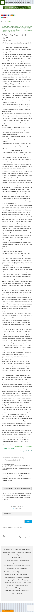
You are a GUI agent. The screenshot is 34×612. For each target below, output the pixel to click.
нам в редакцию (21, 540)
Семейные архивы (26, 478)
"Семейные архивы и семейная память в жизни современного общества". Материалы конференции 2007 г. (16, 476)
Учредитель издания (11, 560)
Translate (12, 21)
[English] (4, 15)
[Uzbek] (7, 17)
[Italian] (14, 15)
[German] (12, 15)
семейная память (7, 480)
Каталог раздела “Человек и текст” (13, 527)
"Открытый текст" (10, 493)
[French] (9, 15)
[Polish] (4, 17)
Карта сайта (18, 508)
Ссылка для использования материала (17, 488)
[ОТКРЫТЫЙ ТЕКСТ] (17, 9)
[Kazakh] (2, 17)
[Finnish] (7, 15)
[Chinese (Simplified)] (2, 15)
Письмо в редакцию (17, 506)
